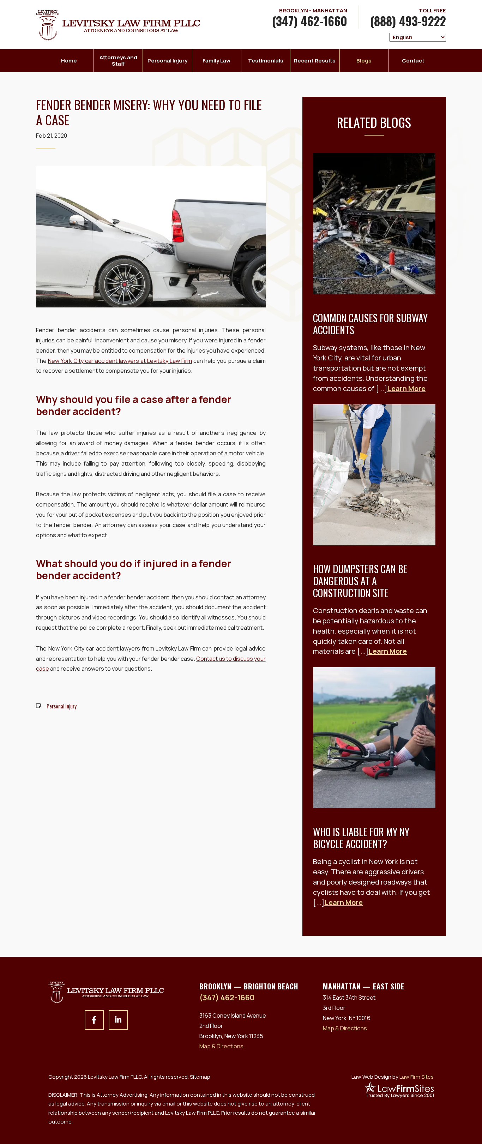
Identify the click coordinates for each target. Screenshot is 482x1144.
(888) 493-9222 (408, 21)
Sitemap (200, 1076)
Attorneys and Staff (118, 60)
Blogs (364, 60)
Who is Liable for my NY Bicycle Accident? (361, 838)
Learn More (406, 388)
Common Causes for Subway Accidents (370, 324)
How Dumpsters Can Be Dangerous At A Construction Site (360, 581)
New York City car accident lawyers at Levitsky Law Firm (120, 361)
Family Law (216, 60)
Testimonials (265, 60)
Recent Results (315, 60)
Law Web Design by (392, 1076)
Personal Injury (167, 60)
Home (69, 60)
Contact (413, 60)
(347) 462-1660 (309, 21)
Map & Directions (221, 1046)
